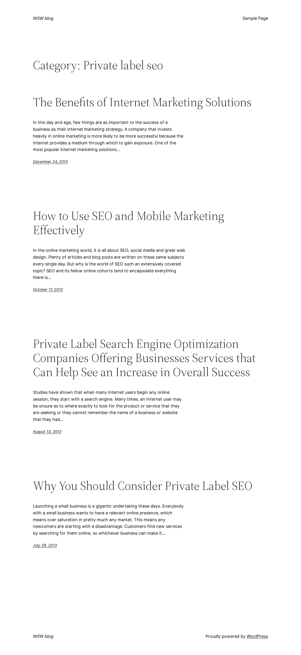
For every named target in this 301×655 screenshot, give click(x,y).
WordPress (257, 636)
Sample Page (255, 18)
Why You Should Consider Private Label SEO (142, 486)
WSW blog (43, 18)
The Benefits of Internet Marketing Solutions (142, 102)
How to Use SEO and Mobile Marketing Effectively (128, 223)
